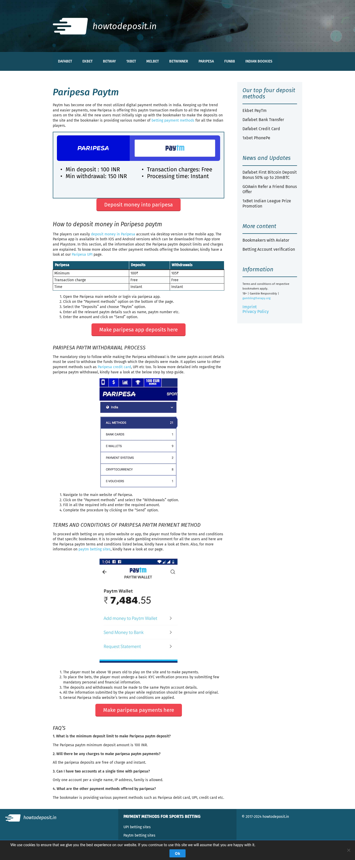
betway (109, 61)
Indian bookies (258, 61)
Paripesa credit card (114, 367)
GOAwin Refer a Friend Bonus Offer (269, 189)
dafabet (65, 61)
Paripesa (206, 61)
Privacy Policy (255, 311)
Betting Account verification (268, 249)
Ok (177, 853)
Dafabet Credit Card (261, 128)
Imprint (249, 306)
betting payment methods (173, 120)
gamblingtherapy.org (256, 298)
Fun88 (229, 61)
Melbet (152, 61)
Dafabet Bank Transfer (263, 119)
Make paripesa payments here (138, 710)
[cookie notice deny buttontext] (348, 850)
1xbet (131, 61)
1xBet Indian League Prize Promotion (266, 203)
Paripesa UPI (82, 254)
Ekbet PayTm (254, 110)
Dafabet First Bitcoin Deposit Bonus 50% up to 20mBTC (269, 175)
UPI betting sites (137, 827)
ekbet (87, 61)
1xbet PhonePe (256, 137)
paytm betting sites (94, 549)
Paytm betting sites (139, 835)
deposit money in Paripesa (113, 234)
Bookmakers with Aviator (265, 240)
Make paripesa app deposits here (138, 330)
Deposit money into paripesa (138, 205)
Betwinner (178, 61)
